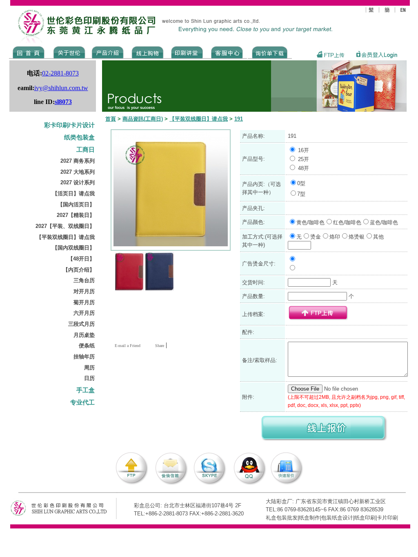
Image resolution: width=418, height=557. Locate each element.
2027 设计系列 (77, 182)
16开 (303, 150)
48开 (303, 168)
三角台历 (84, 280)
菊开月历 (84, 302)
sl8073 (63, 101)
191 (238, 119)
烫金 (315, 237)
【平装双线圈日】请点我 (65, 237)
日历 (89, 378)
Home (29, 52)
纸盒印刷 (365, 518)
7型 (301, 194)
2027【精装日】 (76, 215)
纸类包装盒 (79, 137)
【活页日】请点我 (73, 193)
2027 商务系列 (77, 161)
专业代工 (82, 402)
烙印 (334, 237)
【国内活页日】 (76, 204)
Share (159, 345)
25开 (303, 159)
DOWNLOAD (270, 52)
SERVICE (227, 52)
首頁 (110, 119)
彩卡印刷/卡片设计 (69, 125)
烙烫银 (357, 237)
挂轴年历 (84, 357)
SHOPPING (147, 52)
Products (107, 52)
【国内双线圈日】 (73, 248)
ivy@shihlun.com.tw (61, 87)
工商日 (85, 149)
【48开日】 (81, 259)
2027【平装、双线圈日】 (65, 226)
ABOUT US (68, 52)
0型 (301, 183)
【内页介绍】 (79, 270)
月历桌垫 (84, 335)
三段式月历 (81, 324)
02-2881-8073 (60, 73)
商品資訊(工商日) (142, 119)
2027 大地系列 (77, 172)
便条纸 (87, 346)
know (187, 52)
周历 (89, 368)
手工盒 (85, 390)
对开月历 (84, 291)
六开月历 (84, 313)
